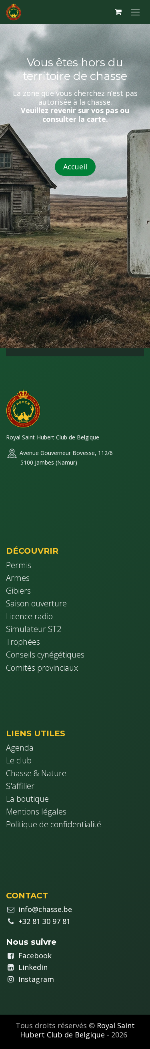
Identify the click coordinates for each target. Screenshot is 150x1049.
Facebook (35, 955)
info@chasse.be (45, 909)
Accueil (75, 166)
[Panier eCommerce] (118, 12)
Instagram (36, 979)
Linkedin (33, 967)
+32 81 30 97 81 (44, 921)
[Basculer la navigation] (135, 12)
